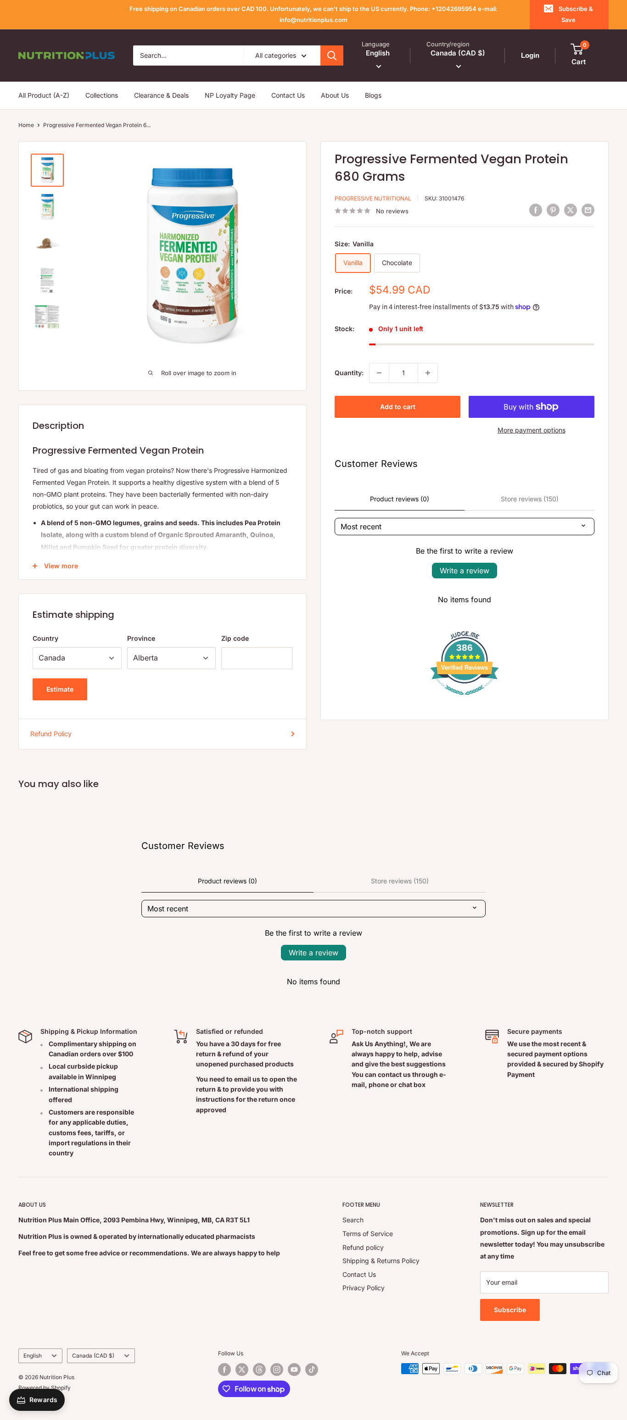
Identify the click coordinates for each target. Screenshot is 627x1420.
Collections (101, 95)
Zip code (235, 638)
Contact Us (288, 95)
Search (353, 1220)
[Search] (331, 55)
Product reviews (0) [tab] (399, 499)
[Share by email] (588, 209)
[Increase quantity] (427, 373)
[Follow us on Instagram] (276, 1369)
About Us (335, 95)
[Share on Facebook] (535, 209)
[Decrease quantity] (379, 373)
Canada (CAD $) (93, 1355)
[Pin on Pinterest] (553, 209)
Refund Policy (51, 734)
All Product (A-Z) (43, 95)
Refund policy (363, 1247)
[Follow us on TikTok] (311, 1369)
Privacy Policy (363, 1288)
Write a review (464, 570)
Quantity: (349, 373)
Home (26, 125)
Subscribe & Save (576, 14)
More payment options (531, 430)
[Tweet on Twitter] (570, 209)
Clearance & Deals (161, 95)
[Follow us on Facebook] (224, 1369)
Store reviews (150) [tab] (530, 499)
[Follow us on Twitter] (241, 1369)
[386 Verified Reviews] (464, 700)
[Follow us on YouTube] (294, 1369)
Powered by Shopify (44, 1387)
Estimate (59, 689)
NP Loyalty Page (230, 95)
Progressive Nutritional (373, 198)
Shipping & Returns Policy (381, 1261)
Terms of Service (367, 1233)
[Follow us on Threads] (259, 1369)
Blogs (373, 95)
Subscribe (510, 1310)
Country (45, 638)
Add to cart (397, 406)
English (32, 1355)
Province (141, 638)
